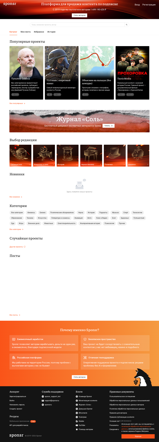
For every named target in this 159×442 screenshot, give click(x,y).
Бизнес (43, 213)
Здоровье (125, 218)
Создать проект (16, 409)
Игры (21, 223)
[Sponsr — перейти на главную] (9, 4)
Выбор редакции (23, 139)
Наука (80, 213)
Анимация (79, 218)
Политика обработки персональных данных (127, 409)
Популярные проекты (27, 41)
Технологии (137, 213)
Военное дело (33, 223)
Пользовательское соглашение (122, 396)
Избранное (39, 32)
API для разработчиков (19, 425)
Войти (12, 401)
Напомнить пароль (17, 405)
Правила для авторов (118, 413)
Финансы (31, 213)
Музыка (115, 213)
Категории (18, 205)
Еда (12, 223)
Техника (30, 218)
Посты (15, 255)
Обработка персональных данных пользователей (129, 401)
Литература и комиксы (60, 218)
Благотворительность (66, 223)
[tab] (13, 32)
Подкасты (103, 213)
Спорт (125, 213)
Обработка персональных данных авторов (126, 405)
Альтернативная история (90, 223)
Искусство (42, 218)
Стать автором (79, 15)
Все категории (17, 213)
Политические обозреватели (62, 213)
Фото (89, 218)
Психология (109, 223)
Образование (16, 218)
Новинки (17, 173)
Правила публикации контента (121, 417)
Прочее (122, 223)
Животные (48, 223)
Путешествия (138, 218)
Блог (114, 218)
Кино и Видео (101, 218)
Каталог (13, 32)
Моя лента (26, 32)
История (51, 32)
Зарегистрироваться (18, 396)
